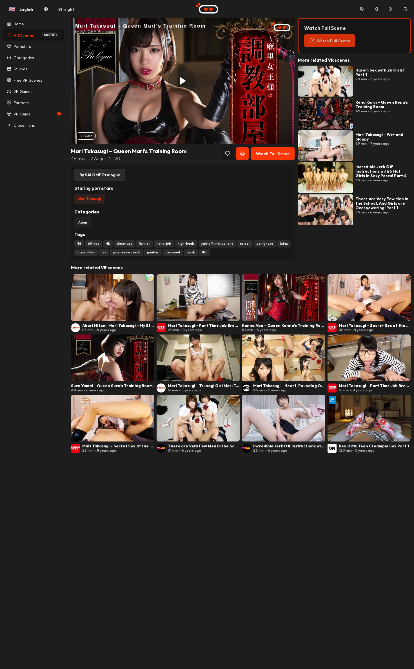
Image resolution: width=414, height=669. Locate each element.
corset (245, 244)
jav (104, 252)
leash (191, 252)
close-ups (124, 244)
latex (284, 244)
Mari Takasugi (89, 199)
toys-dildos (86, 252)
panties (153, 252)
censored (173, 252)
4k (108, 244)
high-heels (186, 244)
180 (205, 252)
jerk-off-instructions (217, 244)
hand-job (164, 244)
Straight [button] (66, 9)
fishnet (144, 244)
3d (79, 244)
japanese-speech (126, 252)
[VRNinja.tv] (277, 27)
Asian (82, 222)
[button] (361, 9)
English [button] (20, 9)
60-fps (93, 244)
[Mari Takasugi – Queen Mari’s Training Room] (182, 81)
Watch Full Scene (273, 153)
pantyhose (265, 244)
